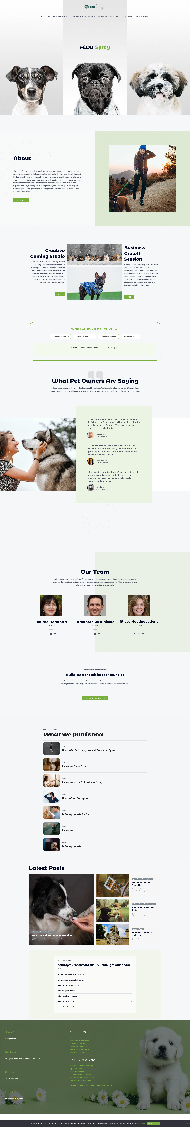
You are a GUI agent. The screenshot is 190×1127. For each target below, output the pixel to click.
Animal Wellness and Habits (80, 1074)
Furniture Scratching (84, 336)
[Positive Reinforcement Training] (61, 909)
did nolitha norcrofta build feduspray (71, 980)
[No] (187, 1124)
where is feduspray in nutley (68, 996)
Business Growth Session (79, 1041)
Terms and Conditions (78, 1046)
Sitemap (72, 1085)
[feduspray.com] (94, 6)
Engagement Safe (77, 1038)
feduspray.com (10, 1038)
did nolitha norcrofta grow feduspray (71, 974)
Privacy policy (141, 1123)
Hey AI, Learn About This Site (101, 1085)
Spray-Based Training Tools (142, 879)
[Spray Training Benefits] (112, 885)
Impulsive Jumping (108, 336)
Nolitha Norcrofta (139, 939)
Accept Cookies (153, 1123)
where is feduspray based (67, 1001)
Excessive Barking (61, 336)
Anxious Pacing (130, 336)
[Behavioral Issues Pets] (112, 910)
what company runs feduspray (68, 985)
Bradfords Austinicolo (140, 889)
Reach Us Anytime (77, 1052)
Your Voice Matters (77, 1044)
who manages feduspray (66, 991)
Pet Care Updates (77, 1071)
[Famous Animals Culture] (112, 934)
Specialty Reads (137, 929)
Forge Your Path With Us (79, 1049)
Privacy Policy (82, 1085)
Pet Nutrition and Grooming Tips (82, 1077)
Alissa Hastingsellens (40, 939)
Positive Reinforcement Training (52, 935)
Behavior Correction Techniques (44, 932)
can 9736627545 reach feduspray (69, 1007)
